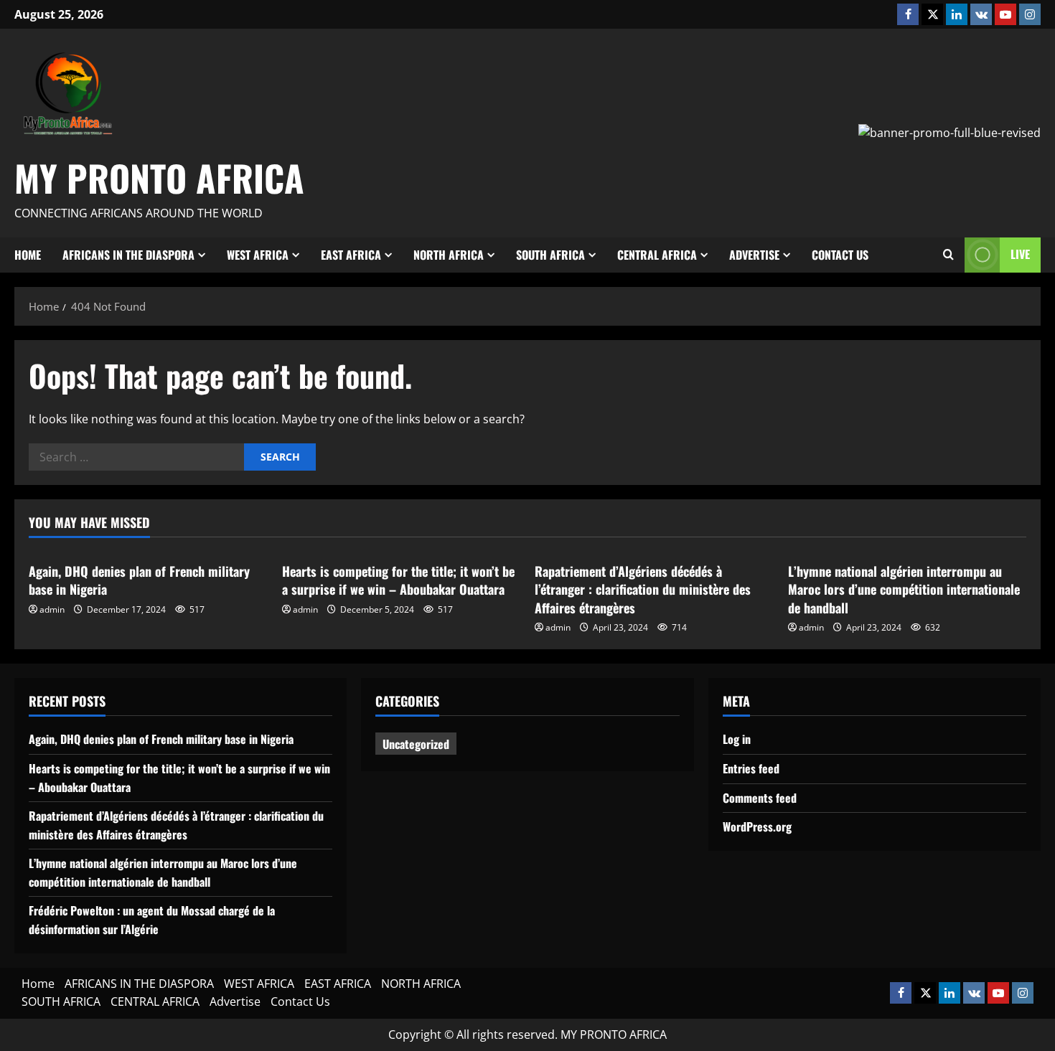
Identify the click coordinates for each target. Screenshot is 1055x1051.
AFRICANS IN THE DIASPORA (128, 254)
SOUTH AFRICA (550, 254)
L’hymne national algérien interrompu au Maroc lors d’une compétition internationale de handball (904, 589)
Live (1020, 254)
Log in (737, 739)
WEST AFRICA (258, 254)
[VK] (981, 14)
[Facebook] (908, 14)
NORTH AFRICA (448, 254)
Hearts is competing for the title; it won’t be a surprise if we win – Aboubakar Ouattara (398, 580)
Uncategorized (416, 744)
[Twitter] (932, 14)
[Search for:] (136, 457)
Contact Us (840, 254)
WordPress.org (757, 826)
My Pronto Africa (159, 177)
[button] (948, 254)
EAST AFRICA (351, 254)
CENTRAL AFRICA (657, 254)
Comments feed (760, 797)
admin (52, 609)
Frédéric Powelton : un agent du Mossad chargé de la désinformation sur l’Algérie (152, 920)
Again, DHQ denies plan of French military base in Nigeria (139, 580)
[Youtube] (1005, 14)
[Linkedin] (956, 14)
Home (27, 254)
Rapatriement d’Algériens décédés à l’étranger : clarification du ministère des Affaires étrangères (643, 589)
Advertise (754, 254)
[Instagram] (1030, 14)
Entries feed (751, 768)
